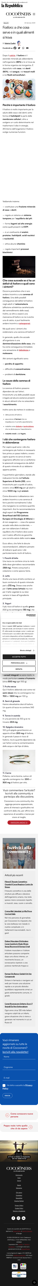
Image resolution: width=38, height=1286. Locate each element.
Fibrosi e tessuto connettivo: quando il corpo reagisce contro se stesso (19, 884)
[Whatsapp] (23, 48)
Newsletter (19, 1198)
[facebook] (13, 1218)
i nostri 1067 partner (15, 626)
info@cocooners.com (19, 1255)
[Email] (27, 48)
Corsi (19, 1178)
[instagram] (18, 1218)
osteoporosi (24, 323)
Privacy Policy (19, 1205)
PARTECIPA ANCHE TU (19, 822)
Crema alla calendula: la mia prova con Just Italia (18, 912)
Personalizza (18, 663)
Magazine (19, 1188)
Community (19, 1175)
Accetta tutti (19, 657)
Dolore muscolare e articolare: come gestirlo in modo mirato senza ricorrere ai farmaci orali (17, 944)
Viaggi (19, 1180)
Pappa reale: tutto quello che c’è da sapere (15, 1127)
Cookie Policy (19, 1208)
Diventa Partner (19, 1201)
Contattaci (19, 1195)
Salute (6, 23)
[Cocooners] (18, 14)
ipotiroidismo (28, 426)
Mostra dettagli (25, 650)
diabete (19, 426)
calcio (12, 55)
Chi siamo (19, 1192)
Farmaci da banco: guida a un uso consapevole (18, 975)
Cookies (20, 1244)
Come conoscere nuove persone (22, 1115)
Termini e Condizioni (19, 1211)
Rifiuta (19, 669)
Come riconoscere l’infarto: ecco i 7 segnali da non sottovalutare (19, 1005)
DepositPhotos (25, 1249)
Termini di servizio (27, 1231)
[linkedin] (23, 1218)
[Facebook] (15, 48)
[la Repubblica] (12, 6)
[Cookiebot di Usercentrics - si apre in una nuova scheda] (27, 615)
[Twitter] (19, 48)
